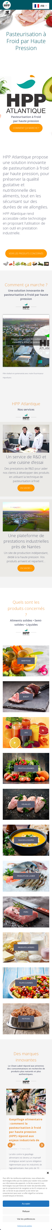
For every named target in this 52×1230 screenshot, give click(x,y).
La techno (13, 1148)
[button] (47, 1172)
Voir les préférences (26, 1219)
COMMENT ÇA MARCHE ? (26, 128)
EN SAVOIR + (26, 488)
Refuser (26, 1211)
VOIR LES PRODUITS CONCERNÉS (26, 253)
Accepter (26, 1203)
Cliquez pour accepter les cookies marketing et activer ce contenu (26, 340)
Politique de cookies (24, 1226)
